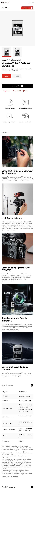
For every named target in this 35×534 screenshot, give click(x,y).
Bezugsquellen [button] (26, 8)
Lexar (5, 2)
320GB (6, 76)
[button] (5, 8)
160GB (17, 76)
